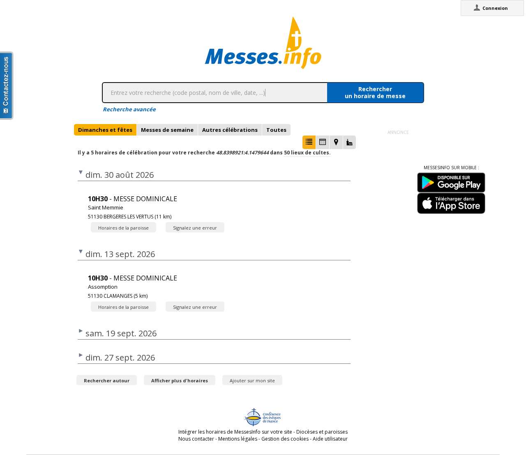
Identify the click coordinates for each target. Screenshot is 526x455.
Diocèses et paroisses (322, 431)
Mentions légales (237, 438)
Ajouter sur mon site (252, 380)
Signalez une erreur (195, 228)
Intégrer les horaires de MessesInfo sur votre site (235, 431)
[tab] (105, 130)
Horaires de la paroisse (123, 228)
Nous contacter (196, 438)
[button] (309, 142)
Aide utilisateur (330, 438)
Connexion (495, 8)
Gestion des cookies (285, 438)
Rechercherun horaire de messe (375, 92)
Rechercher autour (106, 380)
